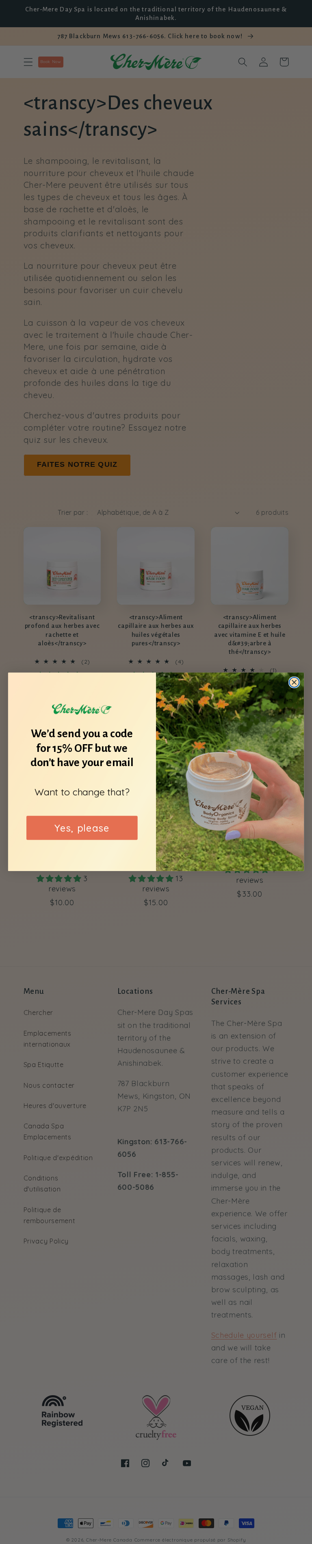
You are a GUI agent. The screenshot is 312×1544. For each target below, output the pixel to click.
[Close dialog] (294, 682)
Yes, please (81, 828)
